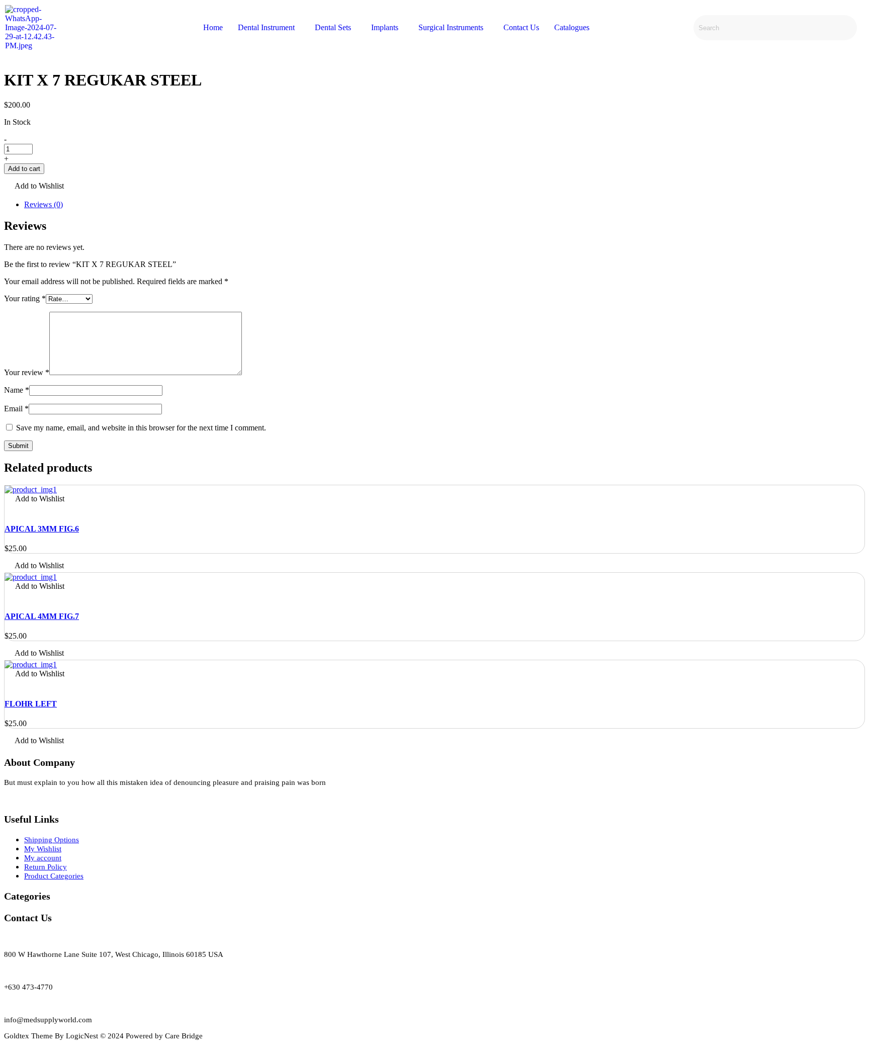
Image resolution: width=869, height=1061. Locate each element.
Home (213, 27)
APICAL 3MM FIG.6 (42, 528)
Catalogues (571, 27)
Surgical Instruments (450, 27)
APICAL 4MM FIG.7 (42, 616)
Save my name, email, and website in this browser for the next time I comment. (141, 427)
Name (16, 390)
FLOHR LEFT (31, 703)
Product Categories (53, 876)
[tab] (444, 204)
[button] (34, 187)
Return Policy (45, 867)
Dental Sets (333, 27)
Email (16, 408)
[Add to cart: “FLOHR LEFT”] (8, 684)
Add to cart (24, 168)
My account (42, 858)
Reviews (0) (43, 204)
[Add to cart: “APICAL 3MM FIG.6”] (8, 509)
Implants (384, 27)
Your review (26, 372)
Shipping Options (51, 840)
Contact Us (521, 27)
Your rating (25, 298)
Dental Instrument (266, 27)
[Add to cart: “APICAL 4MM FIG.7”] (8, 596)
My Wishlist (42, 849)
